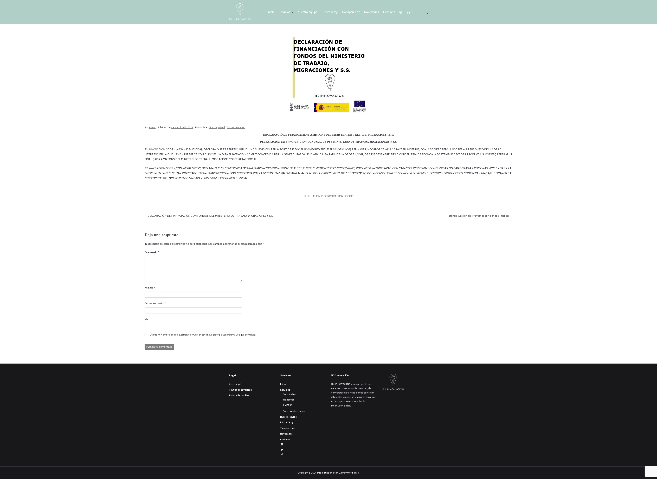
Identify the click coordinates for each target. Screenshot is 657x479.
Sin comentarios (236, 127)
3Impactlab (289, 399)
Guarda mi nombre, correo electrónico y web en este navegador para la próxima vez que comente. (203, 334)
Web (147, 319)
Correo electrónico (155, 303)
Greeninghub (290, 394)
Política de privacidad (240, 389)
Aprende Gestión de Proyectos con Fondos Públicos (478, 215)
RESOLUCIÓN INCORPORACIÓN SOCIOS (328, 196)
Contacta (389, 12)
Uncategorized (217, 127)
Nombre (150, 287)
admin (152, 127)
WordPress (353, 472)
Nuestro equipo (308, 12)
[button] (292, 12)
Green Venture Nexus (294, 411)
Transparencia (351, 12)
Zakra (342, 472)
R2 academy (330, 12)
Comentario (152, 252)
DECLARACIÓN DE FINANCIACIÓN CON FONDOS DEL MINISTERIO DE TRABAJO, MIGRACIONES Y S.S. (210, 215)
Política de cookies (239, 395)
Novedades (371, 12)
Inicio (271, 12)
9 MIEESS (288, 405)
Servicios (284, 12)
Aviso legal (235, 384)
